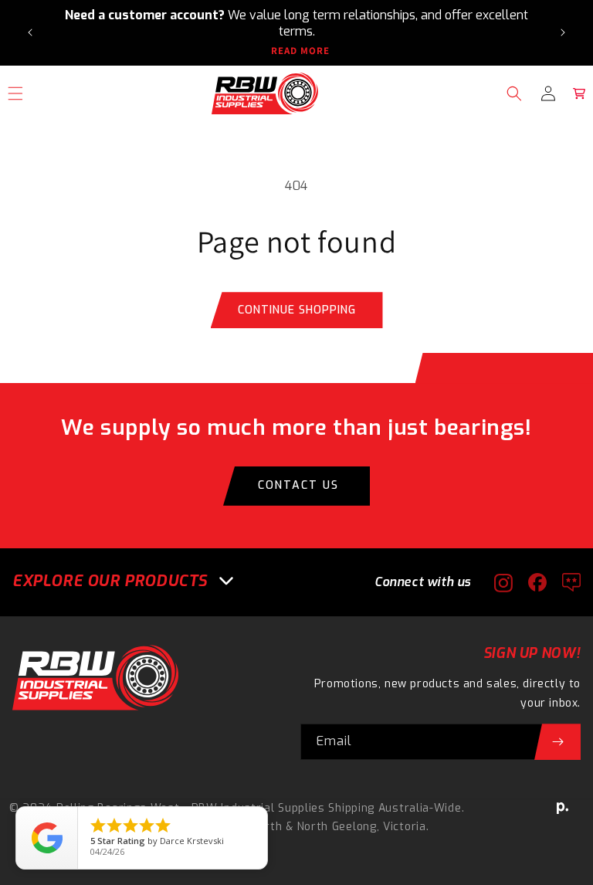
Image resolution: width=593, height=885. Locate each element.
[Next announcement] (563, 32)
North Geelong (337, 826)
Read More (300, 51)
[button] (514, 93)
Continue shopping (297, 310)
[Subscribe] (557, 742)
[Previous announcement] (30, 32)
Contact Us (298, 485)
